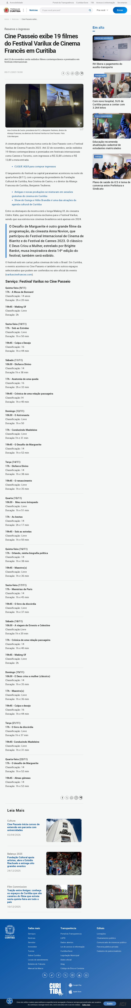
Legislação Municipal (70, 955)
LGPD (63, 938)
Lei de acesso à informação (73, 946)
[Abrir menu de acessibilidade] (9, 1001)
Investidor (32, 946)
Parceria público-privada (107, 946)
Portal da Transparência (63, 2)
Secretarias (122, 2)
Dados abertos (67, 942)
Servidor (31, 942)
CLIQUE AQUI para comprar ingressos (35, 166)
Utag (63, 964)
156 (92, 2)
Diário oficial (66, 959)
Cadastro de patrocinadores (109, 951)
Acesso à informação (105, 2)
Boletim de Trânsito (36, 964)
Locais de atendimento (38, 959)
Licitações (101, 933)
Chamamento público (106, 938)
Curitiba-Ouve (82, 2)
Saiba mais (86, 1005)
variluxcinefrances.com (19, 274)
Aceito (110, 1003)
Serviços (32, 933)
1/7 (81, 129)
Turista (31, 951)
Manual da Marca (35, 968)
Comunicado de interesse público (112, 942)
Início (6, 19)
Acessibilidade (16, 2)
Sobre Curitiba (34, 955)
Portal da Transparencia (71, 933)
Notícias (15, 19)
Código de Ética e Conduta (72, 968)
